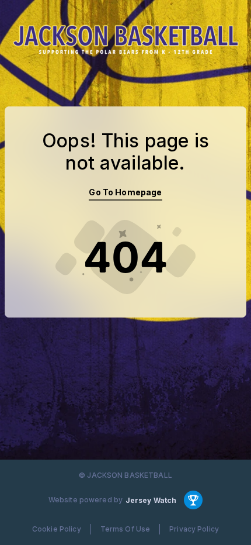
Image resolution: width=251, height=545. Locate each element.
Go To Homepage (125, 192)
